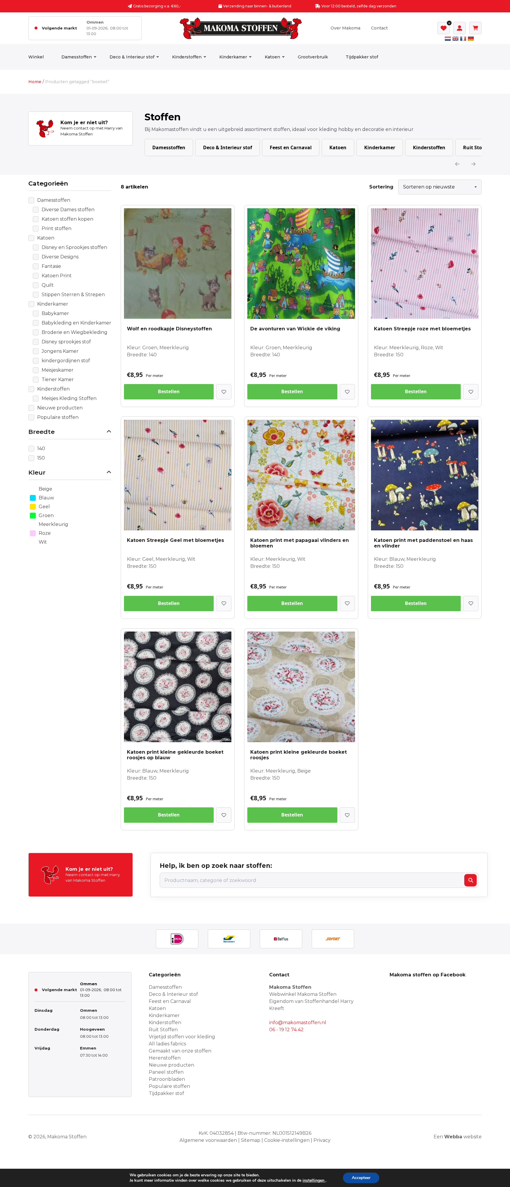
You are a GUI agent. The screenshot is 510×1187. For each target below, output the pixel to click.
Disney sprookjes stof (66, 342)
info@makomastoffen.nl (297, 1022)
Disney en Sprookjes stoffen (74, 247)
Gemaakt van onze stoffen (180, 1051)
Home (34, 81)
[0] (443, 28)
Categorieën (48, 183)
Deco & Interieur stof (131, 57)
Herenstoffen (165, 1058)
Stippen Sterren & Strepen (73, 294)
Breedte (41, 431)
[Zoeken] (470, 880)
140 (41, 448)
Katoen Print (57, 275)
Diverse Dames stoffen (68, 209)
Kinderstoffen (187, 57)
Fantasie (51, 266)
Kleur (36, 472)
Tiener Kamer (58, 379)
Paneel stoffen (166, 1072)
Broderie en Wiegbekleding (74, 332)
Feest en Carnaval (291, 147)
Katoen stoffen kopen (67, 219)
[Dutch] (448, 38)
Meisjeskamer (57, 370)
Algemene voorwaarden (208, 1140)
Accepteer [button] (361, 1178)
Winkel (36, 57)
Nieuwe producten (60, 408)
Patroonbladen (167, 1079)
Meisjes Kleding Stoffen (69, 398)
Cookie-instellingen (287, 1140)
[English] (455, 38)
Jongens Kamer (60, 351)
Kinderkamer (233, 57)
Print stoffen (56, 228)
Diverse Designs (60, 257)
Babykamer (55, 313)
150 (41, 458)
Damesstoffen (76, 57)
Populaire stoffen (58, 417)
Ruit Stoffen (477, 147)
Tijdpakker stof (362, 57)
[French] (463, 38)
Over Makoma (345, 28)
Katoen (272, 57)
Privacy (322, 1140)
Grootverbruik (313, 57)
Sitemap (250, 1140)
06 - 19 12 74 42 (286, 1029)
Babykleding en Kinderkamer (76, 323)
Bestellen (169, 391)
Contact (379, 28)
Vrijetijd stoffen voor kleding (182, 1037)
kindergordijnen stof (66, 360)
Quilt (48, 285)
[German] (471, 38)
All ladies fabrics (167, 1044)
